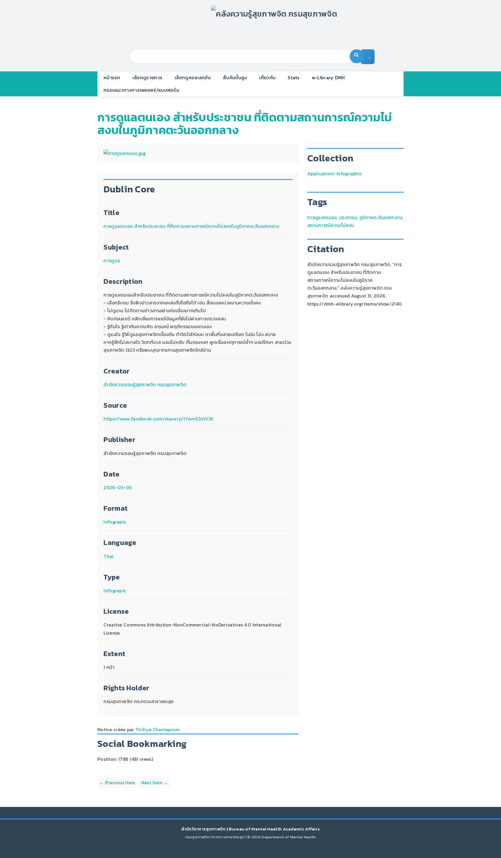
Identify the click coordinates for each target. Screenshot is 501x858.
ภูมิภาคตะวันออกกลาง (380, 217)
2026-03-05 (118, 487)
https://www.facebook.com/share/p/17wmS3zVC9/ (159, 418)
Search (357, 56)
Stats (294, 77)
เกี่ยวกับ (267, 77)
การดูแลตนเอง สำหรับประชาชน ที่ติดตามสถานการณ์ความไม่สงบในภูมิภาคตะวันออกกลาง (244, 124)
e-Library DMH (328, 77)
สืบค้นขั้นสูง (235, 77)
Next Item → (154, 782)
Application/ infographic (334, 173)
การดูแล (112, 260)
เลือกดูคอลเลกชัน (193, 77)
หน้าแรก (112, 77)
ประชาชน (348, 217)
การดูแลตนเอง (322, 217)
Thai (108, 556)
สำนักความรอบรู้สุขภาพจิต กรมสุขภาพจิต (145, 384)
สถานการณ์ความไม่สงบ (330, 225)
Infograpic (115, 521)
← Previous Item (117, 782)
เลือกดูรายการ (147, 77)
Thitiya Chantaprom (157, 729)
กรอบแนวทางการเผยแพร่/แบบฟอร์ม (141, 89)
